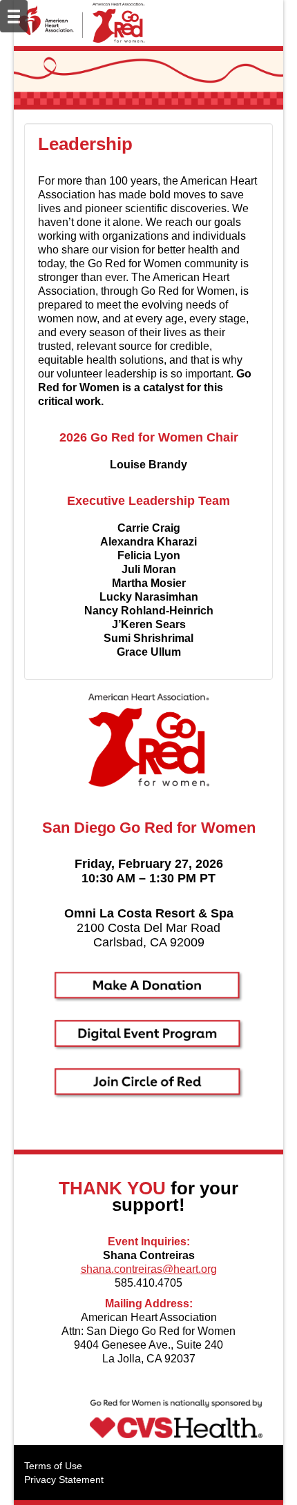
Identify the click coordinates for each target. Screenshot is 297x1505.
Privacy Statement (64, 1479)
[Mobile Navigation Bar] (14, 16)
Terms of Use (53, 1465)
